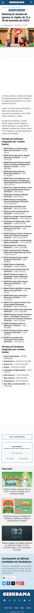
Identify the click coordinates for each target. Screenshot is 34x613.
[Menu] (3, 2)
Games (13, 7)
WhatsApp (25, 458)
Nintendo (12, 10)
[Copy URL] (25, 51)
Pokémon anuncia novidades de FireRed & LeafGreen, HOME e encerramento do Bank (17, 518)
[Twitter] (19, 600)
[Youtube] (24, 600)
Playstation (20, 10)
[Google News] (29, 600)
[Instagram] (15, 600)
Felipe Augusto (8, 25)
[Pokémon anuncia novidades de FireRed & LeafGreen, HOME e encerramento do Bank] (17, 506)
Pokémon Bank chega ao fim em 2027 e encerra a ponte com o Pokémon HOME (17, 491)
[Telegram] (21, 51)
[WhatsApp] (16, 51)
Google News (18, 453)
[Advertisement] (17, 75)
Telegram (11, 458)
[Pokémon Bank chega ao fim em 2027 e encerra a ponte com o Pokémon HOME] (17, 479)
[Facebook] (10, 600)
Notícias (19, 7)
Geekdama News (6, 7)
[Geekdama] (17, 2)
